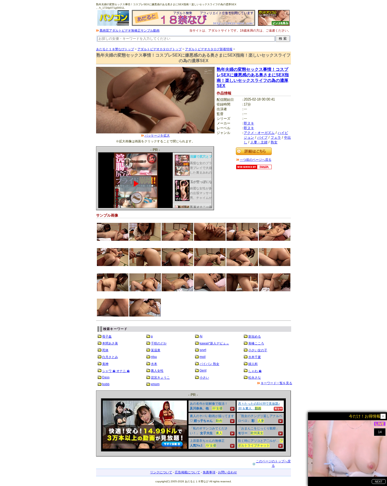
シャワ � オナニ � (116, 371)
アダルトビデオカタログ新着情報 (208, 49)
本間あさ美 (110, 343)
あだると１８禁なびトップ (115, 49)
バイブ (262, 137)
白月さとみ (110, 357)
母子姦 (107, 336)
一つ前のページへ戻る (255, 160)
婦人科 (253, 364)
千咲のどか (159, 343)
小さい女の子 (257, 350)
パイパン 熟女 (209, 364)
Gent (203, 370)
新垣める (254, 336)
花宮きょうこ (160, 377)
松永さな (254, 377)
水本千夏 (254, 357)
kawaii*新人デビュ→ (214, 343)
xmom (155, 384)
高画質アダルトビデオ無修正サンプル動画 (130, 30)
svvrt (203, 350)
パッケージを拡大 (157, 135)
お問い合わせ (227, 472)
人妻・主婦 (258, 142)
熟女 (274, 142)
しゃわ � (255, 371)
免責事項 (209, 472)
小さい (204, 377)
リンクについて (161, 472)
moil (203, 357)
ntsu (154, 357)
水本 (154, 364)
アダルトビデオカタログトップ (159, 49)
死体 (105, 350)
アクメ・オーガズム (259, 133)
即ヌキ (249, 123)
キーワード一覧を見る (276, 383)
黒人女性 (157, 371)
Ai (201, 336)
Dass (106, 377)
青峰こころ (256, 343)
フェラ (276, 137)
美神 (105, 364)
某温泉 (155, 350)
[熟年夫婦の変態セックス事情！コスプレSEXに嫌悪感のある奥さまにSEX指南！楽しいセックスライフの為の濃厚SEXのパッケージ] (155, 132)
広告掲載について (187, 472)
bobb (106, 384)
